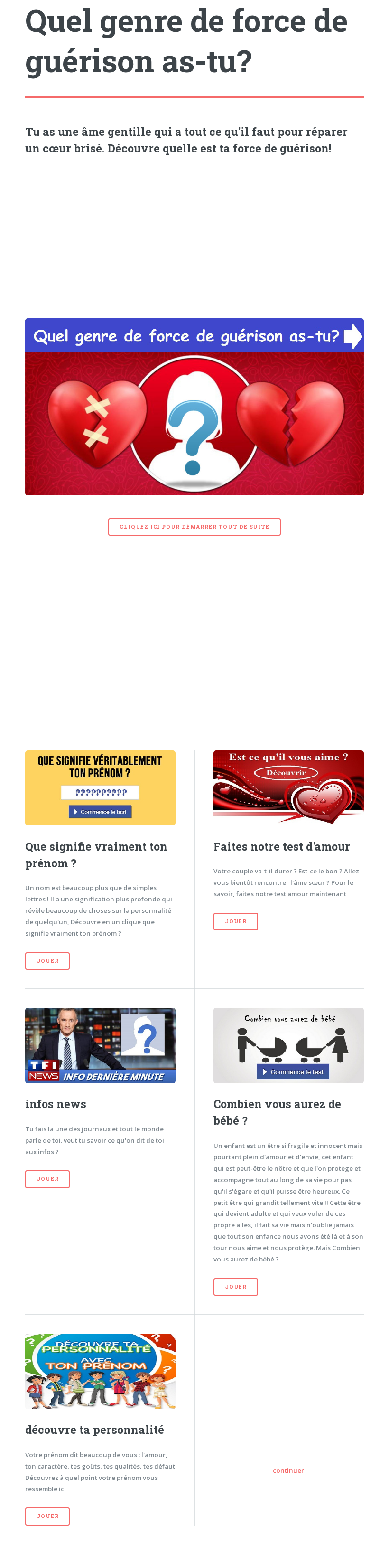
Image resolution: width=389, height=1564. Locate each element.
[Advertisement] (195, 234)
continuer (288, 1470)
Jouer (47, 960)
